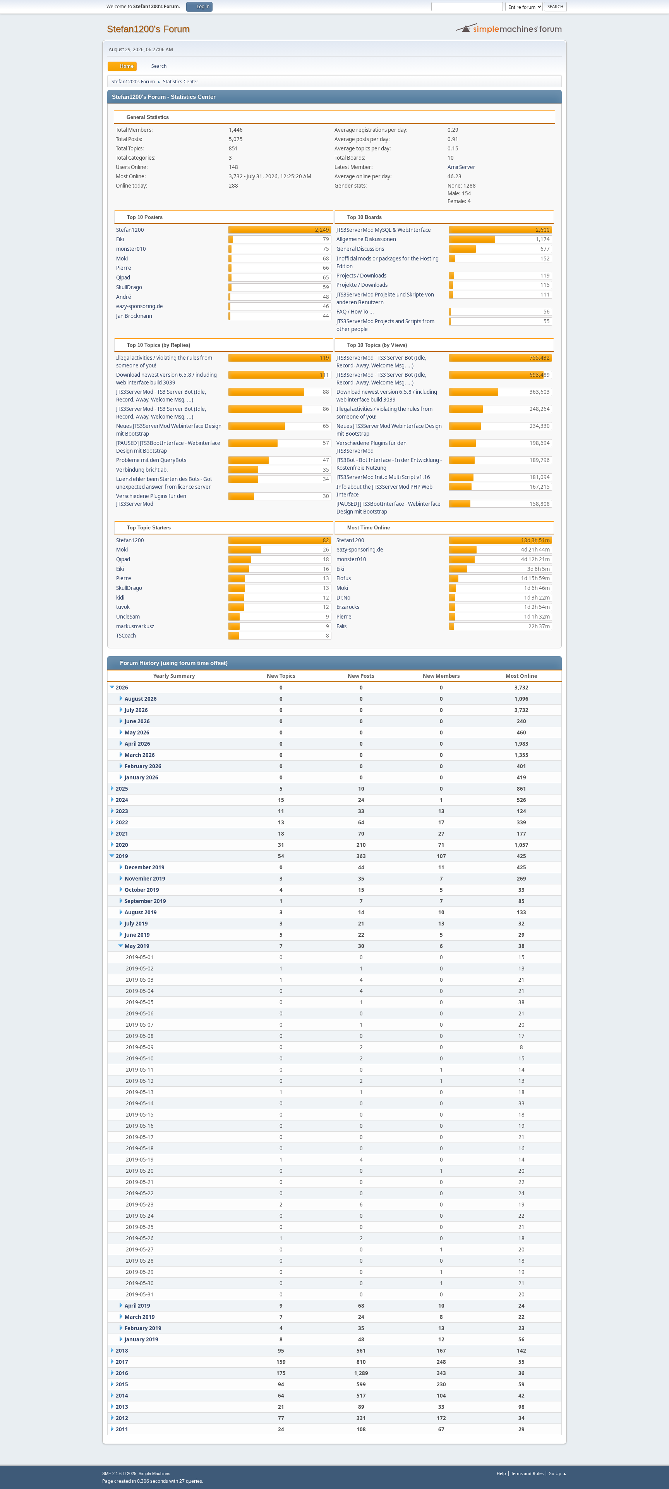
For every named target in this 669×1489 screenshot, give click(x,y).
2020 (122, 844)
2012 (122, 1418)
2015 (122, 1384)
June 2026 (137, 721)
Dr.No (343, 597)
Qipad (123, 277)
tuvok (123, 606)
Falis (341, 626)
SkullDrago (129, 287)
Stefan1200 (130, 229)
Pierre (123, 267)
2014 (122, 1395)
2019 (122, 856)
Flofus (343, 578)
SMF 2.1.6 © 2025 (119, 1473)
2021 (122, 833)
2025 (122, 788)
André (123, 296)
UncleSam (128, 616)
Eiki (120, 239)
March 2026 (140, 754)
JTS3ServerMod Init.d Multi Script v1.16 (383, 477)
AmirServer (461, 167)
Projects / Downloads (361, 275)
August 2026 (141, 698)
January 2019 (141, 1339)
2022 (122, 822)
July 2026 (136, 710)
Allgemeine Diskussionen (366, 239)
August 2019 (141, 912)
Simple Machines (154, 1473)
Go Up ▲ (558, 1473)
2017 (122, 1361)
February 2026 (143, 766)
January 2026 (141, 777)
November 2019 (145, 878)
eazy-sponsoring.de (139, 306)
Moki (122, 258)
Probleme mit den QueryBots (151, 460)
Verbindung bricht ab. (142, 469)
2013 (122, 1406)
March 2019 (140, 1316)
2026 (122, 687)
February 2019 (143, 1328)
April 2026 (137, 743)
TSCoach (126, 635)
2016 (122, 1373)
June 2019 (137, 934)
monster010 (131, 248)
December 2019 (145, 867)
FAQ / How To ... (355, 311)
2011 (122, 1429)
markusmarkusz (135, 626)
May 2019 (137, 946)
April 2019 (137, 1305)
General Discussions (360, 248)
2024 (122, 799)
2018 (122, 1350)
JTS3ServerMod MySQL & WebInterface (383, 229)
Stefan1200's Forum (148, 29)
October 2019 (142, 889)
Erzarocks (347, 606)
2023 (122, 811)
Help (501, 1473)
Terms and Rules (527, 1473)
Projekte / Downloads (362, 284)
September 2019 (145, 901)
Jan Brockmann (134, 315)
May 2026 (137, 732)
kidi (120, 597)
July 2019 (136, 923)
